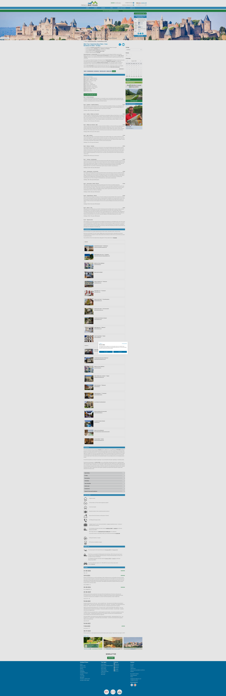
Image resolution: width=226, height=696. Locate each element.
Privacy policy (124, 343)
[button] (101, 343)
